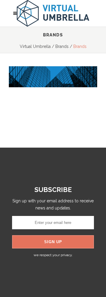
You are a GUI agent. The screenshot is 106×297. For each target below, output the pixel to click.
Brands (62, 46)
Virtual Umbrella (35, 46)
